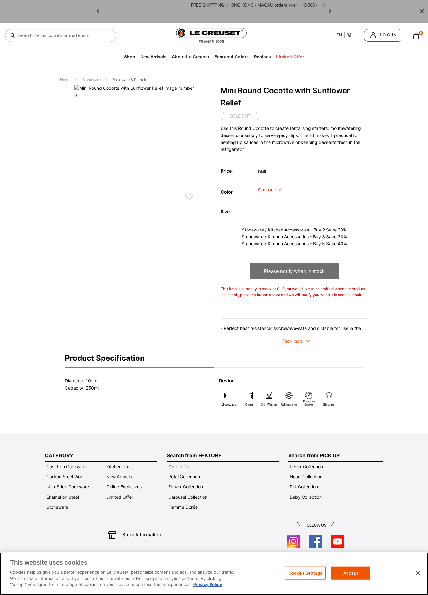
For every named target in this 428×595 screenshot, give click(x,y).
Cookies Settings (305, 572)
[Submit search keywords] (12, 35)
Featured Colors (231, 56)
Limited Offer (119, 497)
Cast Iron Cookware (66, 466)
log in (388, 35)
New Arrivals (153, 56)
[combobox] (63, 35)
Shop (129, 56)
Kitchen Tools (119, 466)
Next (329, 11)
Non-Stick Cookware (67, 486)
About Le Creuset (190, 56)
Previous (98, 11)
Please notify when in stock (294, 271)
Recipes (262, 56)
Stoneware (92, 79)
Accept (350, 572)
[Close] (421, 11)
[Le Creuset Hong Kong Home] (211, 35)
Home (65, 79)
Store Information (141, 535)
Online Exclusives (124, 486)
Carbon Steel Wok (64, 476)
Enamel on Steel (62, 497)
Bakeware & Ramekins (131, 79)
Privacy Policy (207, 584)
